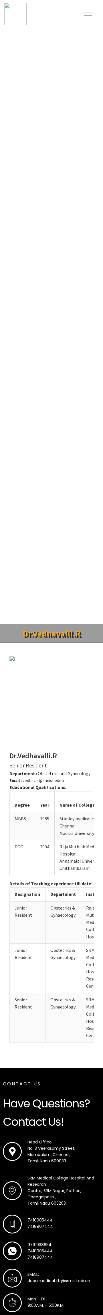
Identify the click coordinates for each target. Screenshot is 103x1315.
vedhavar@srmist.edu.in (44, 780)
